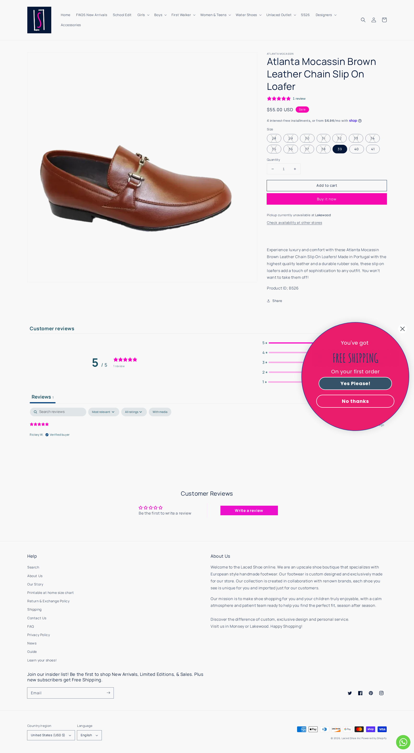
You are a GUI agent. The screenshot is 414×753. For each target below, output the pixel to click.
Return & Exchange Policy (48, 601)
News (31, 643)
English (86, 735)
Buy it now (327, 199)
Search (33, 567)
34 (372, 138)
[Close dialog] (402, 329)
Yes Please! (355, 383)
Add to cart (326, 185)
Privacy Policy (38, 634)
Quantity (273, 159)
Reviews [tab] (43, 397)
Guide (32, 651)
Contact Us (36, 618)
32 (339, 138)
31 (323, 138)
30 (307, 138)
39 (340, 149)
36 (290, 149)
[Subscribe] (108, 693)
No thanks (355, 401)
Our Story (35, 584)
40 (356, 149)
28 (274, 138)
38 (323, 149)
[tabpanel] (207, 438)
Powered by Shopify (374, 738)
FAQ (30, 626)
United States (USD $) (48, 735)
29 (290, 138)
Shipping (34, 609)
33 (356, 138)
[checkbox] (160, 412)
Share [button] (277, 300)
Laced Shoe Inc (351, 738)
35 (274, 149)
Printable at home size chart (50, 592)
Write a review (249, 510)
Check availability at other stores (294, 222)
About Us (35, 575)
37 (307, 149)
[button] (363, 20)
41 (373, 149)
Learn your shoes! (42, 660)
